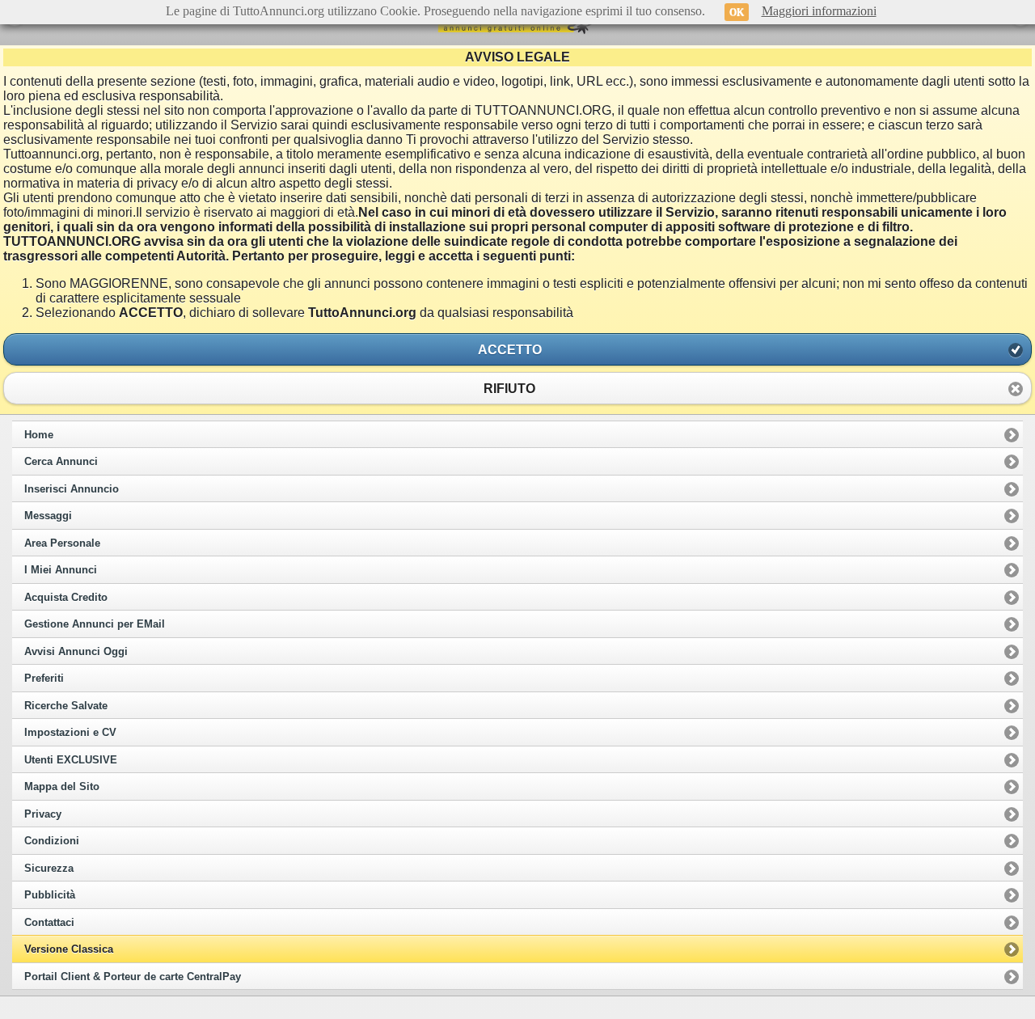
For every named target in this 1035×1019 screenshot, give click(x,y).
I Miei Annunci (60, 570)
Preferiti (44, 678)
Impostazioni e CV (70, 732)
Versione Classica (68, 949)
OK (736, 12)
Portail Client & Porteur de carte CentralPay (132, 977)
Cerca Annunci (61, 461)
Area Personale (62, 543)
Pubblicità (49, 895)
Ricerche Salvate (66, 706)
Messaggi (48, 516)
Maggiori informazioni (819, 11)
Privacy (42, 814)
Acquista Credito (66, 597)
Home (38, 435)
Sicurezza (49, 868)
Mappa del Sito (61, 787)
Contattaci (49, 922)
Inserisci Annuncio (71, 489)
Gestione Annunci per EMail (94, 624)
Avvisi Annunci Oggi (76, 651)
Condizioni (51, 841)
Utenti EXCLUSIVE (70, 760)
